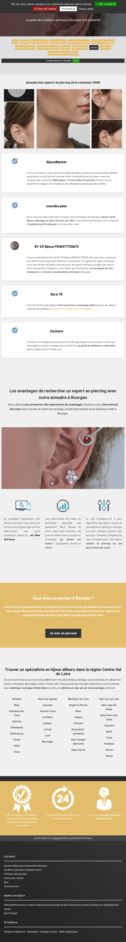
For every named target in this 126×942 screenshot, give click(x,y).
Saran (109, 731)
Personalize (68, 8)
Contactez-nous (11, 886)
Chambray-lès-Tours (17, 713)
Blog (6, 882)
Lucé (47, 735)
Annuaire (8, 866)
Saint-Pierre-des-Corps (109, 717)
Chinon (17, 739)
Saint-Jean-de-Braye (109, 707)
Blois (16, 705)
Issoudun (47, 705)
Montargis (47, 741)
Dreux (17, 752)
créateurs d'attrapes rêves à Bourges (70, 308)
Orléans (78, 717)
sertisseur (105, 47)
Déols (17, 745)
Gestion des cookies (14, 878)
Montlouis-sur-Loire (78, 699)
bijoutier (25, 41)
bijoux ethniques (40, 41)
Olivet (78, 711)
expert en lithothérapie (102, 41)
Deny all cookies (46, 8)
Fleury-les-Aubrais (47, 699)
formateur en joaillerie (48, 47)
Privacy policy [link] (86, 8)
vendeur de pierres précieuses (63, 53)
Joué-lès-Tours (48, 711)
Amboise (16, 699)
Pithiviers (78, 723)
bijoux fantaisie (58, 41)
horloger (65, 47)
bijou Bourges (10, 913)
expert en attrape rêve (79, 41)
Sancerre (109, 725)
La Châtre (47, 717)
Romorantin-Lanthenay (78, 731)
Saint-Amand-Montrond (78, 741)
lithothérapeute (80, 47)
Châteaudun (16, 727)
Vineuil (109, 756)
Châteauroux (17, 733)
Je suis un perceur (63, 633)
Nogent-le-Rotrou (78, 705)
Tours (109, 737)
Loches (48, 729)
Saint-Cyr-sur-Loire (109, 699)
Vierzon (109, 750)
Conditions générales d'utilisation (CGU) (23, 870)
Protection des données (15, 874)
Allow (76, 61)
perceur (93, 47)
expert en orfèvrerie (25, 47)
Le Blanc (47, 723)
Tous (15, 41)
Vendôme (109, 743)
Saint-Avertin (78, 750)
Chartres (16, 721)
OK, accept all (106, 4)
